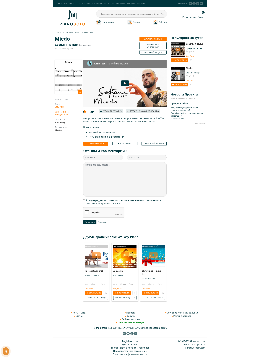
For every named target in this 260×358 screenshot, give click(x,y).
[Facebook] (197, 3)
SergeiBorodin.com (195, 347)
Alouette (118, 270)
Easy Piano (59, 106)
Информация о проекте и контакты (130, 347)
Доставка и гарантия (116, 3)
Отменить (102, 222)
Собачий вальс (194, 43)
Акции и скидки (98, 3)
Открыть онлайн (153, 39)
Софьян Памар (66, 44)
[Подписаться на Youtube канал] (124, 333)
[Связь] (6, 351)
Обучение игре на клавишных (182, 312)
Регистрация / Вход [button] (192, 17)
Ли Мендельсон (148, 278)
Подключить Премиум (131, 322)
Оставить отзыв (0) (112, 111)
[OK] (194, 3)
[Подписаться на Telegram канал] (201, 3)
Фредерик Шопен (194, 48)
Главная (58, 32)
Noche (189, 68)
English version (130, 341)
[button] (60, 3)
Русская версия (130, 344)
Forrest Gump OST (95, 270)
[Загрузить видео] (96, 254)
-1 (95, 111)
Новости (130, 312)
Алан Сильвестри (92, 275)
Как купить (69, 3)
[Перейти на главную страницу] (72, 17)
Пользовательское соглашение (130, 350)
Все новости (200, 123)
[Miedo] (68, 76)
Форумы (141, 3)
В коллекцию (126, 143)
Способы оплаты (83, 3)
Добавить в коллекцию (153, 45)
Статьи (136, 22)
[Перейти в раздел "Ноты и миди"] (98, 22)
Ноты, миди (108, 22)
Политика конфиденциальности (130, 354)
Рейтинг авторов (131, 319)
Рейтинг (163, 22)
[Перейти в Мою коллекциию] (106, 293)
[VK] (190, 3)
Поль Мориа (118, 275)
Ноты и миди (68, 32)
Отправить (89, 222)
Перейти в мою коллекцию (144, 111)
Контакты (131, 3)
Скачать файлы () (152, 52)
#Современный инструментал (62, 113)
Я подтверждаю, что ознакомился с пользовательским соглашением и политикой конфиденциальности (123, 202)
